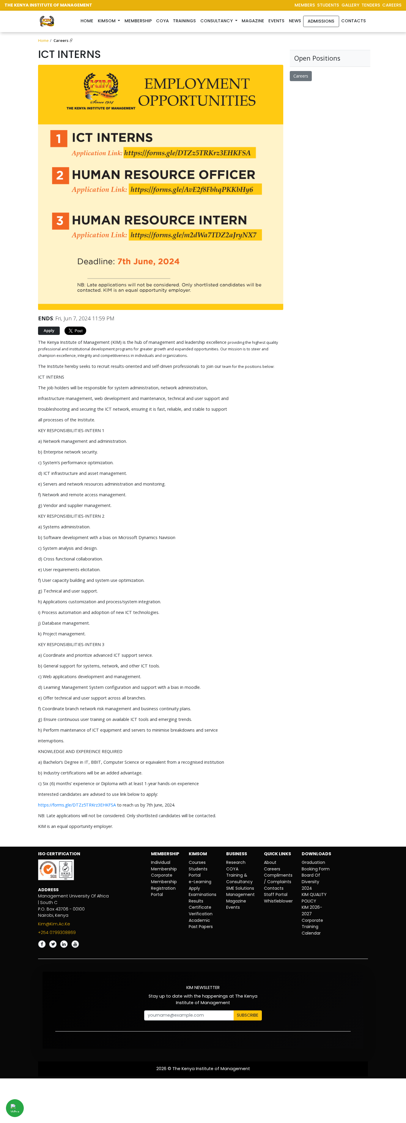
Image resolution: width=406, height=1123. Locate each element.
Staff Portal (275, 894)
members (305, 5)
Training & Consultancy (239, 878)
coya (162, 21)
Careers (61, 40)
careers (392, 5)
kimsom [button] (107, 21)
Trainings (184, 21)
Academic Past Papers (201, 923)
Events (276, 21)
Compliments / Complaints (278, 878)
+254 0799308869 (57, 932)
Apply (194, 888)
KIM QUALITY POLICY (314, 898)
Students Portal (198, 872)
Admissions (321, 21)
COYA (232, 869)
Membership (138, 21)
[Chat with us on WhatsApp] (15, 1108)
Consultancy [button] (217, 21)
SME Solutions (240, 888)
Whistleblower (278, 901)
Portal (157, 894)
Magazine (253, 21)
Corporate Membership (164, 878)
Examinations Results (202, 898)
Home (88, 21)
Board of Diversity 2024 (311, 881)
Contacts (353, 21)
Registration (163, 888)
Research (236, 862)
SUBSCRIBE (247, 1015)
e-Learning (200, 882)
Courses (197, 862)
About (270, 862)
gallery (350, 5)
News (295, 21)
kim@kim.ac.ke (54, 924)
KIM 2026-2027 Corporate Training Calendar (312, 920)
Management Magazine (240, 898)
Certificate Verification (201, 910)
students (328, 5)
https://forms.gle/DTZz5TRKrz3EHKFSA (77, 805)
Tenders (370, 5)
